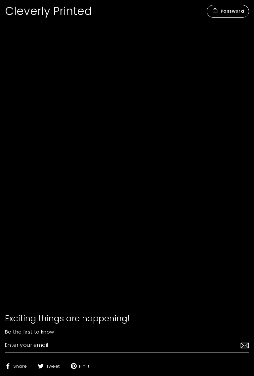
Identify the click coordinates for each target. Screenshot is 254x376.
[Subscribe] (243, 345)
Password (232, 11)
